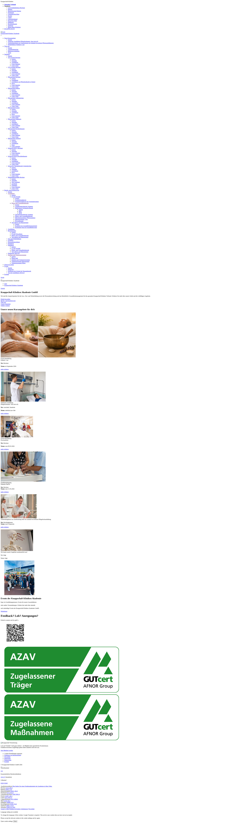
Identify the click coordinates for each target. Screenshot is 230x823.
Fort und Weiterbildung (14, 239)
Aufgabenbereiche (13, 49)
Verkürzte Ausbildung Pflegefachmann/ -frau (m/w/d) (23, 41)
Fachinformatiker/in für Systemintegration (27, 201)
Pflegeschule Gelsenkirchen (16, 98)
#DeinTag (11, 269)
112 (2, 771)
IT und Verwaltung (17, 234)
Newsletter (7, 757)
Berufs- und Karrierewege (11, 190)
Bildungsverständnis (13, 51)
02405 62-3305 (10, 807)
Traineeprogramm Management (20, 261)
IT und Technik (16, 197)
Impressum (7, 758)
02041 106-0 (14, 791)
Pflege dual (15, 258)
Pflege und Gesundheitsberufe (20, 203)
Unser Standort (16, 64)
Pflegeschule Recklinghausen (16, 129)
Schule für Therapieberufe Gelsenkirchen (19, 166)
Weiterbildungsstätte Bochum (16, 177)
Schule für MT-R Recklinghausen (17, 156)
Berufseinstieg (12, 230)
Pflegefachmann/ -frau (21, 219)
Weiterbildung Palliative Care (16, 44)
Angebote (14, 184)
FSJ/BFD (10, 240)
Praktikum (11, 243)
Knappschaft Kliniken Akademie (10, 33)
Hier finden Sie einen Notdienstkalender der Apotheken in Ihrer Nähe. (32, 786)
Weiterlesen (4, 611)
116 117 (3, 777)
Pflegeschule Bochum (14, 77)
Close (15, 821)
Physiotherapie (19, 221)
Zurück (10, 40)
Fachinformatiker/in (20, 200)
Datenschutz (7, 760)
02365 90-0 (7, 801)
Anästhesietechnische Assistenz (24, 206)
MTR (20, 213)
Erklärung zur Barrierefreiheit (12, 755)
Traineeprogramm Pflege (19, 263)
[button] (3, 809)
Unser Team (15, 65)
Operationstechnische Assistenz (24, 214)
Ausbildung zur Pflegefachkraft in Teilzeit (23, 82)
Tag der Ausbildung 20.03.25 (16, 273)
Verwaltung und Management (20, 222)
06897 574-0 (10, 805)
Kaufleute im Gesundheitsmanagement (26, 226)
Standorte (7, 54)
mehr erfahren (5, 369)
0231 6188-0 (14, 799)
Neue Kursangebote (10, 38)
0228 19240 (4, 783)
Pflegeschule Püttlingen (14, 119)
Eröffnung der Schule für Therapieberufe (19, 271)
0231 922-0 (10, 793)
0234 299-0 (9, 788)
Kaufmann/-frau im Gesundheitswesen (26, 227)
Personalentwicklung (14, 242)
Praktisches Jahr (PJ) (14, 253)
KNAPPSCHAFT (9, 29)
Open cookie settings (7, 821)
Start (5, 284)
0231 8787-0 (8, 797)
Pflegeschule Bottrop (14, 88)
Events (6, 266)
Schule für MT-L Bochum (15, 148)
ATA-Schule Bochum (14, 57)
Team (9, 52)
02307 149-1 (8, 796)
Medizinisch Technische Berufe (24, 208)
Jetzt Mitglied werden (7, 750)
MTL (20, 211)
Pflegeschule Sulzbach (14, 138)
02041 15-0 (8, 789)
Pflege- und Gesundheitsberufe (24, 216)
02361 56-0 (13, 804)
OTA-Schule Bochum (14, 67)
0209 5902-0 (16, 794)
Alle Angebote (16, 182)
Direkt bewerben (9, 264)
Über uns (7, 46)
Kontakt (6, 274)
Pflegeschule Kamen (14, 108)
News (13, 83)
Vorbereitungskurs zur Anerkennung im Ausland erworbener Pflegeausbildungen (31, 43)
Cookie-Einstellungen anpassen (13, 753)
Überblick (14, 185)
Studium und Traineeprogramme (17, 255)
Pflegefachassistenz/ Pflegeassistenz (25, 218)
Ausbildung (15, 62)
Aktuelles (14, 61)
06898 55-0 (10, 802)
